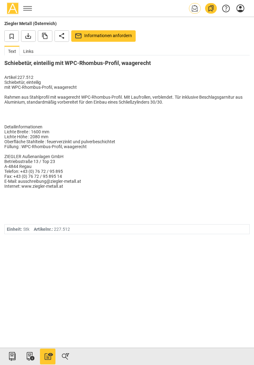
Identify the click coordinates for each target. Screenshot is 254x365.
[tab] (12, 50)
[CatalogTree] (12, 356)
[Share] (62, 35)
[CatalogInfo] (29, 356)
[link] (211, 8)
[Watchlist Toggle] (11, 35)
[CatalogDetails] (47, 356)
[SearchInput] (65, 356)
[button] (195, 8)
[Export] (28, 35)
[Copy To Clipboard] (45, 35)
